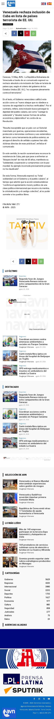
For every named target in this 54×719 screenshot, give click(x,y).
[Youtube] (48, 698)
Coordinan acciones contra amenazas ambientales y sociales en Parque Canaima (33, 342)
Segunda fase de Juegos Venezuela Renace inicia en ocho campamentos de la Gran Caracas (34, 283)
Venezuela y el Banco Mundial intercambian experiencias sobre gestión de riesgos (34, 483)
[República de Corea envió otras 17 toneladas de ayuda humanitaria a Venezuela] (10, 511)
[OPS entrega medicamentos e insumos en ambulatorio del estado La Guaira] (10, 370)
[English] (43, 3)
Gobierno (7, 24)
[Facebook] (14, 33)
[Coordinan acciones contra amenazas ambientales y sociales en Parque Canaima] (10, 341)
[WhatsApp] (33, 33)
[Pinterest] (27, 33)
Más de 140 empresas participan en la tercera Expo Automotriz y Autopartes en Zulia (33, 533)
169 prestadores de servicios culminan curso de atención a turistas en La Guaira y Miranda (34, 547)
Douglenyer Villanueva (26, 347)
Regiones (22, 336)
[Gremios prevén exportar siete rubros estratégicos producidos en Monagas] (10, 562)
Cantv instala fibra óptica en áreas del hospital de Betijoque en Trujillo (34, 356)
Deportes (22, 276)
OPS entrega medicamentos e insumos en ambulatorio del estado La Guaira (34, 371)
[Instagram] (39, 698)
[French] (46, 3)
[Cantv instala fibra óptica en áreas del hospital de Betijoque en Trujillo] (10, 355)
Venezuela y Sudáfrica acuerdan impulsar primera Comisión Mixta (32, 497)
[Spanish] (50, 3)
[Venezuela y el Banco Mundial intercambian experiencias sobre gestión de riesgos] (10, 484)
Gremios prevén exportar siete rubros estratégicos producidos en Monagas (34, 561)
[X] (20, 33)
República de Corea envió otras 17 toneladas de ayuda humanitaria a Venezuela (34, 511)
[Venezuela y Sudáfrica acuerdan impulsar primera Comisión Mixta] (10, 498)
